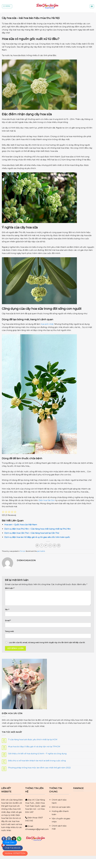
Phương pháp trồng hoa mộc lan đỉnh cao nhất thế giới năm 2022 (39, 768)
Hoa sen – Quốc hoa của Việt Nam (20, 524)
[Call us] (19, 839)
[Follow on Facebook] (4, 839)
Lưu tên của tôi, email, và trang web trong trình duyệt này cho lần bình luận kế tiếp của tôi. (47, 642)
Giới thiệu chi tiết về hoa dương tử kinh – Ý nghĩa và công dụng (37, 753)
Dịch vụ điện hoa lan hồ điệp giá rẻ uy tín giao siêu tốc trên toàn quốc (37, 537)
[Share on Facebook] (42, 545)
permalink (41, 551)
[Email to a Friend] (50, 545)
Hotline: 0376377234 (15, 853)
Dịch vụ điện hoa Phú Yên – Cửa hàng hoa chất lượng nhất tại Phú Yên (37, 529)
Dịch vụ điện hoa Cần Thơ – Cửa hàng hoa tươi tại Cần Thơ (31, 533)
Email (8, 620)
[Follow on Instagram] (8, 839)
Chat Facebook (12, 848)
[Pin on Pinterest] (54, 545)
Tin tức (22, 551)
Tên (7, 610)
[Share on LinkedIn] (59, 545)
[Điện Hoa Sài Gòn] (48, 6)
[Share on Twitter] (46, 545)
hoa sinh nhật (47, 324)
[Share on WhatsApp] (37, 545)
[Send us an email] (14, 839)
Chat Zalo (9, 842)
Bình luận (9, 588)
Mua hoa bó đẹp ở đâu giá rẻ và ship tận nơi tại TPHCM (34, 746)
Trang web (9, 631)
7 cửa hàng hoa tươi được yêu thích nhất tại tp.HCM (32, 739)
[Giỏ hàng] (92, 6)
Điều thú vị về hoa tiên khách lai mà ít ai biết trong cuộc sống (37, 761)
